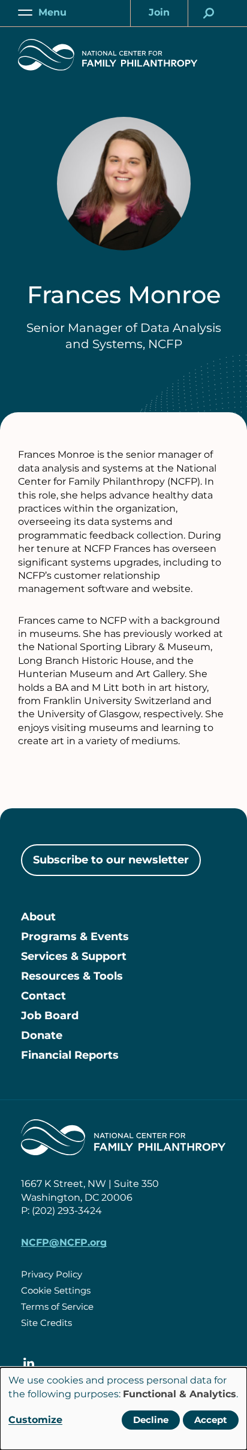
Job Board (50, 1015)
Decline (150, 1419)
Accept (210, 1419)
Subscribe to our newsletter (111, 859)
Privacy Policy (51, 1274)
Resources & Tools (72, 976)
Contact (43, 995)
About (38, 916)
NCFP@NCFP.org (64, 1242)
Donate (41, 1035)
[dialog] (123, 1408)
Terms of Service (57, 1306)
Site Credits (46, 1322)
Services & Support (73, 956)
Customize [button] (35, 1419)
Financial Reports (70, 1055)
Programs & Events (75, 936)
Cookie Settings (56, 1290)
